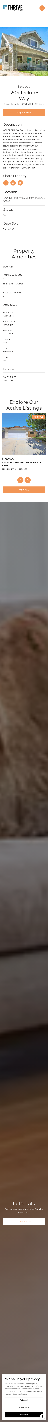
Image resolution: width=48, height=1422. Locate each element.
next (28, 480)
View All (24, 490)
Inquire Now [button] (24, 112)
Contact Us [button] (24, 1221)
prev (20, 480)
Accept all (24, 1415)
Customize (24, 1407)
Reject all (24, 1400)
